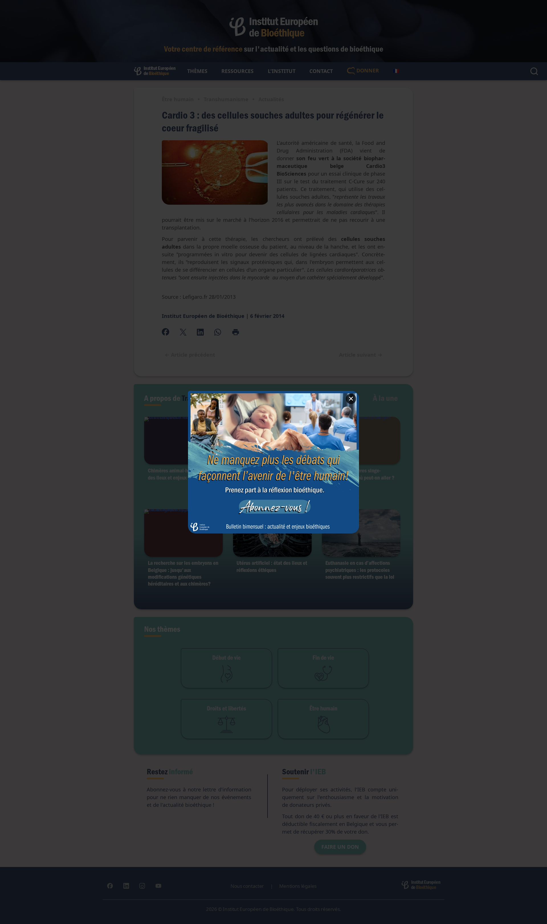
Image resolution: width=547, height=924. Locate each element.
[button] (273, 462)
